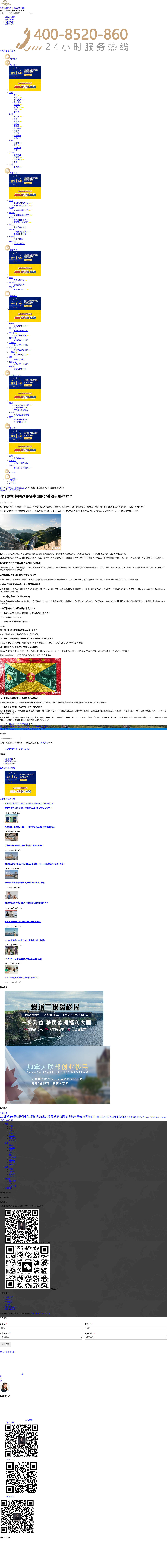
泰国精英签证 (19, 458)
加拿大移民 (46, 1116)
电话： (88, 1324)
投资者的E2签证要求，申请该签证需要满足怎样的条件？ (23, 729)
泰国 (16, 145)
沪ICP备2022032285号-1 (40, 1313)
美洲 (11, 93)
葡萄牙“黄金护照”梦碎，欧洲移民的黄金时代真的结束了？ (28, 808)
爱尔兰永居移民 (20, 227)
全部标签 (3, 1113)
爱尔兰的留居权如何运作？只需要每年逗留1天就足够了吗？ (24, 726)
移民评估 (12, 484)
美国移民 (20, 1116)
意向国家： (5, 1333)
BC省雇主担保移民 (21, 415)
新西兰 (17, 157)
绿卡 (128, 1117)
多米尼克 (17, 102)
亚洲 (11, 140)
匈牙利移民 (18, 239)
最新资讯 (3, 799)
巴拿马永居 (9, 22)
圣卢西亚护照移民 (21, 331)
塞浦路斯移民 (19, 285)
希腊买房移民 (19, 280)
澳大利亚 (17, 155)
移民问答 (8, 764)
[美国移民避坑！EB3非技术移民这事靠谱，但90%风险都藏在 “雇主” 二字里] (11, 859)
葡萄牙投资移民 (20, 220)
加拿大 (17, 97)
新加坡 (17, 143)
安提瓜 (17, 109)
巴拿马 (16, 112)
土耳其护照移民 (20, 355)
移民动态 (8, 761)
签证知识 (33, 1116)
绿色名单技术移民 (21, 420)
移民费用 (114, 1117)
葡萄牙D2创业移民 (21, 222)
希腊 (15, 119)
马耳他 (17, 126)
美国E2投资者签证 (21, 205)
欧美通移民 (140, 1117)
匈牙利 (16, 131)
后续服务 (133, 1117)
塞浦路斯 (17, 136)
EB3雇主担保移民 (21, 410)
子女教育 (82, 1116)
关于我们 (12, 481)
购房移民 (59, 1116)
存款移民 (163, 1117)
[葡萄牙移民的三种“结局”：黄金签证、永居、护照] (11, 878)
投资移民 (8, 1302)
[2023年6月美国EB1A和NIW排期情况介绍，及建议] (11, 936)
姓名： (3, 1324)
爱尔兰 (16, 124)
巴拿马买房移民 (20, 290)
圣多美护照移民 (20, 369)
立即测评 (5, 1344)
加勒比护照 (28, 724)
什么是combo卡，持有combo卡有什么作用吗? (23, 922)
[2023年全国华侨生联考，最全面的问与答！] (11, 973)
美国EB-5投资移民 (21, 203)
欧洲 (11, 114)
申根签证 (147, 1117)
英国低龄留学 (10, 1309)
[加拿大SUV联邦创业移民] (57, 1104)
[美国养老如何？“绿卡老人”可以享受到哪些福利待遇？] (11, 899)
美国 (16, 95)
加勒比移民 (9, 1297)
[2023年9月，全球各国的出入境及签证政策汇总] (11, 954)
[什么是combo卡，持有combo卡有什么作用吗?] (11, 917)
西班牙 (16, 133)
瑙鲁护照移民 (19, 359)
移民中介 (158, 1117)
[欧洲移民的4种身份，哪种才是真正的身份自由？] (11, 841)
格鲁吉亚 (17, 138)
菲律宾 (16, 150)
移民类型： (90, 1333)
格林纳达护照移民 (21, 340)
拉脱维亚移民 (19, 244)
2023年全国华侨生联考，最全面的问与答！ (22, 978)
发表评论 (44, 743)
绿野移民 (8, 1305)
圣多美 (17, 167)
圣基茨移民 (9, 19)
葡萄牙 (17, 121)
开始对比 (3, 1352)
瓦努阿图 (17, 160)
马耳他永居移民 (20, 232)
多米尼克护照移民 (21, 345)
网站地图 (8, 1188)
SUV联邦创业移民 (21, 210)
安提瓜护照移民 (20, 335)
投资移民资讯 (20, 488)
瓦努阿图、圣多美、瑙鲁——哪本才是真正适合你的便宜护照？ (30, 827)
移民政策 (8, 759)
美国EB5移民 (10, 17)
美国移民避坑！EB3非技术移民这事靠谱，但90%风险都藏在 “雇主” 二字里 (35, 864)
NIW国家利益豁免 (21, 408)
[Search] (31, 13)
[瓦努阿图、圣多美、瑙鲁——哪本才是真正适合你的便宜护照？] (11, 822)
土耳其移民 (103, 1116)
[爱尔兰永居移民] (54, 1045)
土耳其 (17, 117)
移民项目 (12, 724)
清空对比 (11, 1352)
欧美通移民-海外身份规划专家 (12, 8)
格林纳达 (17, 100)
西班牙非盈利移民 (21, 468)
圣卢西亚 (17, 107)
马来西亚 (17, 148)
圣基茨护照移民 (20, 326)
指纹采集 (2, 1120)
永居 (34, 724)
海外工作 (122, 1117)
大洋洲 (12, 152)
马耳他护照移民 (20, 234)
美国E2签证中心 (11, 1307)
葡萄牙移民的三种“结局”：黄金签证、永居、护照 (25, 883)
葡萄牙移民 (9, 24)
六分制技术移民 (20, 422)
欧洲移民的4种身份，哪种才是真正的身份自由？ (24, 845)
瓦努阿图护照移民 (21, 350)
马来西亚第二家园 (21, 463)
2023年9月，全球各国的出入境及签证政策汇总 (23, 959)
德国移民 (8, 1300)
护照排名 (152, 1117)
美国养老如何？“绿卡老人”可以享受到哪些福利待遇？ (26, 903)
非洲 (11, 164)
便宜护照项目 (9, 1120)
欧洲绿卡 (71, 1116)
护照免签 (20, 724)
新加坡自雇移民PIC (22, 215)
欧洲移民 (6, 1116)
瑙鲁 (15, 162)
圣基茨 (17, 105)
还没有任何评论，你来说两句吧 (17, 749)
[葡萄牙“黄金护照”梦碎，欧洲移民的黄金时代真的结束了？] (29, 803)
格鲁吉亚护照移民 (21, 364)
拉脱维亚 (17, 129)
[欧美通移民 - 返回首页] (5, 6)
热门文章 (11, 799)
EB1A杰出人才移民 (22, 405)
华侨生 (92, 1116)
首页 (2, 488)
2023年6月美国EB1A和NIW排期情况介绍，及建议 (25, 940)
